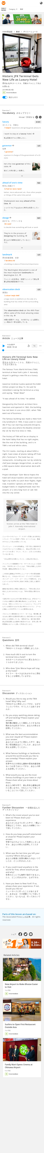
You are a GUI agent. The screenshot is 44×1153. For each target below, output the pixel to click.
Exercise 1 (6, 110)
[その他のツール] (40, 345)
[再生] (3, 345)
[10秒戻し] (28, 345)
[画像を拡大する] (22, 53)
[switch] (4, 97)
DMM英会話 (7, 31)
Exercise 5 (6, 805)
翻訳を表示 (13, 97)
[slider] (3, 350)
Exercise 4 (6, 691)
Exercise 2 (6, 336)
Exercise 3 (6, 638)
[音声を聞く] (34, 134)
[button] (22, 176)
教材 (21, 9)
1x (34, 346)
